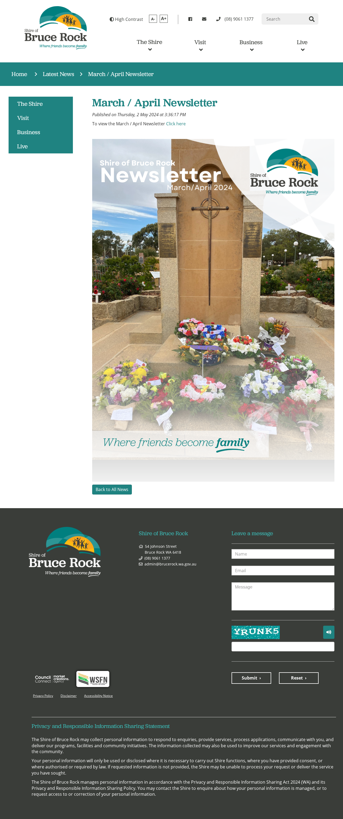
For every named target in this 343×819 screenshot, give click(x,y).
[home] (56, 27)
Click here (176, 124)
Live (302, 42)
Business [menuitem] (28, 132)
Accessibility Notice (98, 695)
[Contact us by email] (205, 19)
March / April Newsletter (121, 74)
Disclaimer (69, 695)
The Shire (149, 42)
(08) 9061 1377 (157, 558)
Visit (200, 42)
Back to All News (112, 489)
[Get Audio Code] (328, 632)
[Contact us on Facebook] (191, 19)
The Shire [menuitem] (30, 104)
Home (19, 74)
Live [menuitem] (22, 146)
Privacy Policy (43, 695)
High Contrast (128, 19)
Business (251, 42)
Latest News (58, 74)
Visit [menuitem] (23, 118)
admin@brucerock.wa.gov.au (170, 564)
